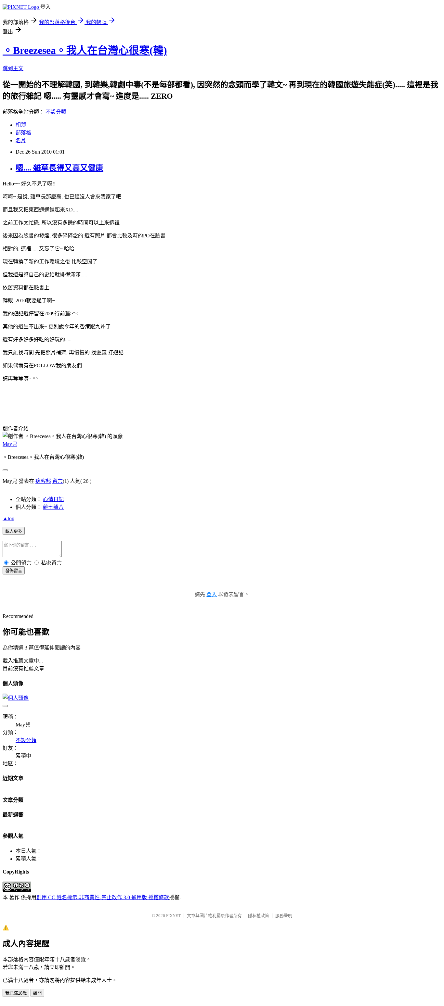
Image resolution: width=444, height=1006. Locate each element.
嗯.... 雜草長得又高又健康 (59, 168)
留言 (57, 481)
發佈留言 (13, 570)
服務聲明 (283, 915)
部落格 (23, 132)
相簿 (21, 125)
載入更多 (13, 531)
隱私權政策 (258, 915)
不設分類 (56, 112)
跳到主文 (13, 68)
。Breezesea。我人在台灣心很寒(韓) (85, 50)
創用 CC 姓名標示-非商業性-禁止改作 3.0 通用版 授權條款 (102, 897)
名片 (21, 140)
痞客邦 (43, 481)
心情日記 (53, 499)
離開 (37, 993)
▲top (8, 518)
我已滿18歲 (16, 993)
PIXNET (173, 915)
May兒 (10, 444)
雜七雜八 (53, 507)
